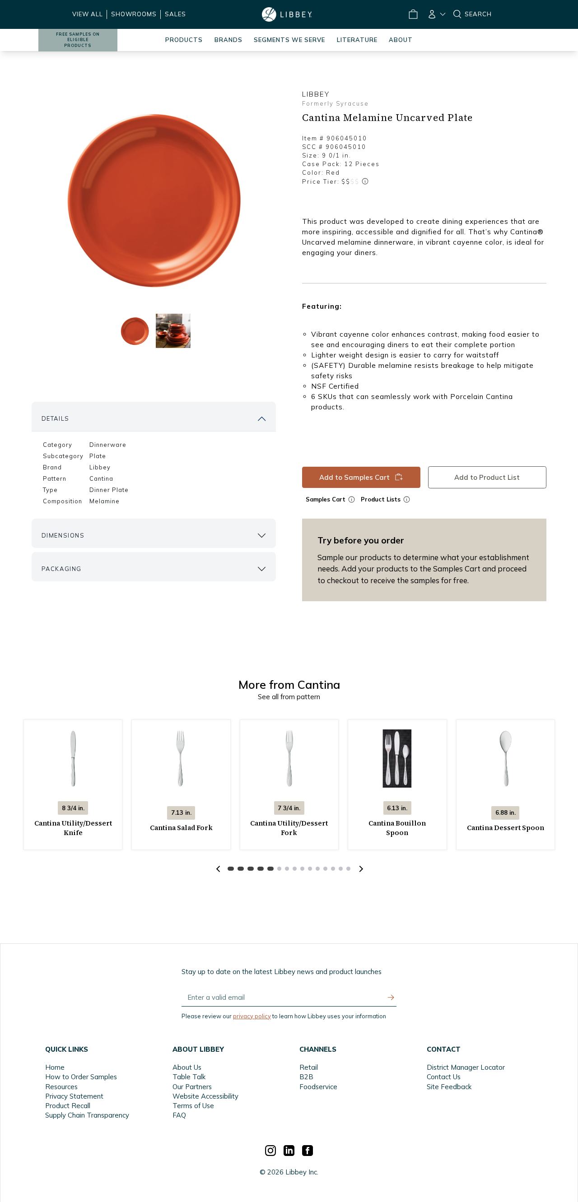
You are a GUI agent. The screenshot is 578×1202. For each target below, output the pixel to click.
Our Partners (192, 1086)
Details (56, 418)
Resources (61, 1086)
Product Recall (67, 1105)
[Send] (391, 997)
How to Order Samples (81, 1076)
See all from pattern (289, 696)
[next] (359, 868)
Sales (175, 14)
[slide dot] (135, 330)
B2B (306, 1076)
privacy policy (252, 1016)
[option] (154, 199)
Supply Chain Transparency (87, 1115)
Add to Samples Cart (354, 477)
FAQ (179, 1115)
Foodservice (318, 1086)
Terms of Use (193, 1105)
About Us (186, 1067)
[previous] (218, 868)
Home (55, 1067)
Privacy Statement (74, 1096)
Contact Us (444, 1076)
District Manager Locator (466, 1067)
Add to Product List (487, 477)
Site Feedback (449, 1086)
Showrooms (134, 14)
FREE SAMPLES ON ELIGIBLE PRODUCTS (78, 40)
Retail (308, 1067)
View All (87, 14)
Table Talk (188, 1076)
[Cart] (412, 14)
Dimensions (63, 535)
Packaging (62, 568)
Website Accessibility (205, 1096)
